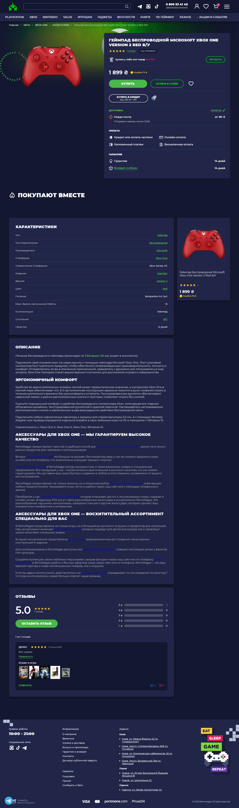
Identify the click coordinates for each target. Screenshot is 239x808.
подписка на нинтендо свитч (60, 496)
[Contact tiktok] (18, 748)
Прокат (66, 781)
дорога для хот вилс (67, 529)
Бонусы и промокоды (75, 747)
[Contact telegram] (25, 748)
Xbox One (161, 258)
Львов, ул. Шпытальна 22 (137, 780)
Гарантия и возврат (74, 751)
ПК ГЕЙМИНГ (165, 17)
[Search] (127, 6)
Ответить (25, 685)
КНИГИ (145, 17)
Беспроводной (158, 242)
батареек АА (95, 355)
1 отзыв (131, 50)
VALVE (67, 17)
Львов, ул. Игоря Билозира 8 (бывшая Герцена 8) (145, 774)
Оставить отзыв (37, 623)
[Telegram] (9, 801)
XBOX (33, 17)
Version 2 (162, 281)
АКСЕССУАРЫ (60, 25)
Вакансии (68, 738)
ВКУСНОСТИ (126, 17)
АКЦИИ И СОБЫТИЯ (213, 17)
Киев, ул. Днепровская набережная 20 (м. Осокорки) (147, 755)
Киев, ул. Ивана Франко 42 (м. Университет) (140, 740)
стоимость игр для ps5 (30, 466)
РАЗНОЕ (185, 17)
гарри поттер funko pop (99, 549)
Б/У (165, 319)
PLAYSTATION (14, 17)
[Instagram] (12, 748)
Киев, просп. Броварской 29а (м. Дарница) (141, 762)
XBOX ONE (41, 25)
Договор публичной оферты (79, 760)
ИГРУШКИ (85, 17)
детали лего (77, 539)
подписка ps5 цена (94, 572)
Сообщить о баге (72, 785)
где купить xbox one (39, 456)
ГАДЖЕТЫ (105, 17)
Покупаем (68, 776)
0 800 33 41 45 (177, 4)
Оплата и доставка (73, 743)
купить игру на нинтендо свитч (117, 446)
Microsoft (162, 250)
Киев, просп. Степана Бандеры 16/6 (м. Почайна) (145, 747)
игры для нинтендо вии (126, 483)
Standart (162, 273)
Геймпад (162, 235)
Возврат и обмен (125, 168)
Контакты (68, 756)
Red (165, 288)
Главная (14, 25)
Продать (215, 59)
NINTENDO (50, 17)
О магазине (69, 734)
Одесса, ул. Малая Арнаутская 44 (142, 789)
